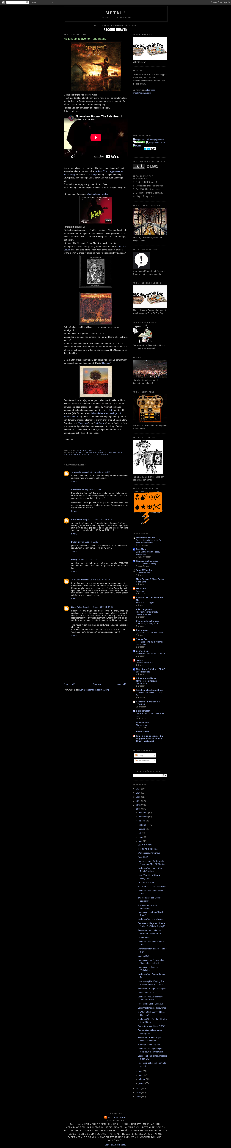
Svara (74, 481)
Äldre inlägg (122, 684)
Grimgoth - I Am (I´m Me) (148, 702)
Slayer (90, 455)
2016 (138, 793)
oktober (142, 821)
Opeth (67, 455)
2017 (138, 789)
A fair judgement (144, 609)
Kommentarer (143, 761)
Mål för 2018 (141, 683)
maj (141, 841)
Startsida (97, 684)
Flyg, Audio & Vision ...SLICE (150, 669)
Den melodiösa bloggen (147, 621)
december (143, 812)
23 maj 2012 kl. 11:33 (100, 472)
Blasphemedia (143, 711)
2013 (138, 805)
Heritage (106, 363)
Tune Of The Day (144, 570)
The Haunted (102, 455)
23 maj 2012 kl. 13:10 (103, 519)
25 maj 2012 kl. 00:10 (88, 559)
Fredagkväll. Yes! (146, 992)
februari (142, 1079)
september (144, 825)
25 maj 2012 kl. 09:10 (100, 580)
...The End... (141, 704)
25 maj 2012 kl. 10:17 (103, 607)
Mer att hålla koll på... (148, 849)
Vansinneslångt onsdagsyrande (152, 1008)
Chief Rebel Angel (80, 519)
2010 (138, 1092)
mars (141, 1075)
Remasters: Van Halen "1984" (151, 1026)
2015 (138, 797)
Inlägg (140, 755)
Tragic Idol (83, 423)
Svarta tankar (142, 732)
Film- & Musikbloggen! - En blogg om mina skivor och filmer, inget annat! (149, 738)
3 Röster (110, 410)
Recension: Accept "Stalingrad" (152, 988)
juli (140, 833)
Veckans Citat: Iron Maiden (150, 919)
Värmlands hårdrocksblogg (149, 690)
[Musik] (139, 142)
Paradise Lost (78, 455)
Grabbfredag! (144, 937)
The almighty (141, 725)
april (141, 1071)
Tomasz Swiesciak (80, 472)
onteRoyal (99, 423)
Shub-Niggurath (143, 672)
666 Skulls (141, 588)
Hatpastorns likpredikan (147, 561)
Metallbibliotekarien (145, 538)
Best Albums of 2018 (145, 663)
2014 (138, 801)
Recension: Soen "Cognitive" (151, 1004)
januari (142, 1083)
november (143, 817)
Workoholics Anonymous (149, 853)
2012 (138, 809)
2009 (138, 1096)
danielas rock (142, 722)
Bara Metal (141, 549)
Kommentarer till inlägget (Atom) (94, 690)
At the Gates (81, 452)
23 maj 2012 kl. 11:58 (91, 490)
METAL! (116, 13)
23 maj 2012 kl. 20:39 (88, 542)
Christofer (76, 490)
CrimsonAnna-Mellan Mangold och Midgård (146, 679)
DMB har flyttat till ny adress (148, 623)
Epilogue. (140, 591)
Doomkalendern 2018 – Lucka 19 (150, 653)
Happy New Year (143, 573)
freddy (74, 542)
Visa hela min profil (115, 1145)
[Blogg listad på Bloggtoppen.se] (148, 139)
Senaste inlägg (70, 684)
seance (139, 660)
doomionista (142, 651)
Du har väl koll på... (147, 882)
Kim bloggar (142, 630)
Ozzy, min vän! (145, 845)
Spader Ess (141, 639)
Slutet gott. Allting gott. (145, 603)
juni (140, 837)
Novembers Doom (114, 452)
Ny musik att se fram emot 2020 (149, 633)
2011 (138, 1088)
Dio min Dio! (143, 956)
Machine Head (96, 452)
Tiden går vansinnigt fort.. (149, 1044)
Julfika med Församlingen (147, 564)
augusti (142, 829)
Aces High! (143, 857)
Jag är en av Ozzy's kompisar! (152, 886)
